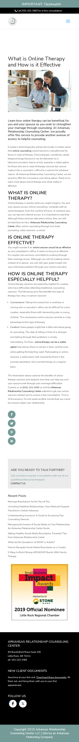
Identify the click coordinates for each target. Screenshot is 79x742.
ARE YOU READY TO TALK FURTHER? (38, 470)
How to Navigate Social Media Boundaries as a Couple (37, 547)
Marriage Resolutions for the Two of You (29, 501)
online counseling (22, 150)
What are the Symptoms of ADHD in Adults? (31, 542)
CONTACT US (18, 483)
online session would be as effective (52, 247)
